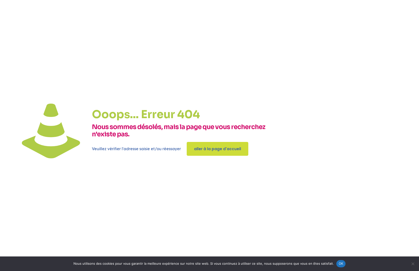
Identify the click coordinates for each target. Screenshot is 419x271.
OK (341, 263)
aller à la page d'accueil (217, 148)
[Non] (413, 263)
